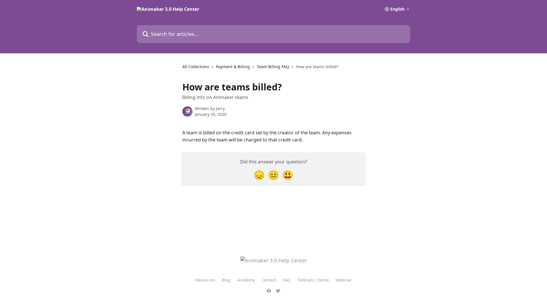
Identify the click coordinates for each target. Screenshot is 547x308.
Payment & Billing (233, 66)
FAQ (287, 280)
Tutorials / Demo (313, 280)
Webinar (344, 280)
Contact (269, 280)
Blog (226, 280)
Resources (205, 280)
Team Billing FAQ (273, 66)
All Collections (195, 66)
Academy (246, 280)
